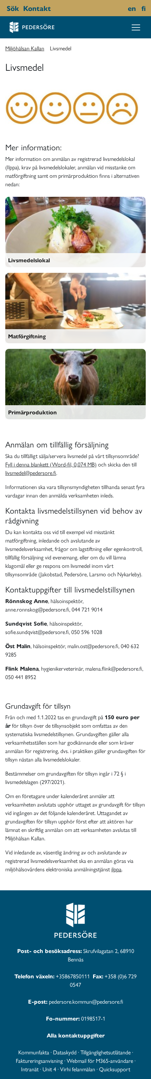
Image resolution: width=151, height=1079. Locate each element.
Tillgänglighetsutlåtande (105, 1052)
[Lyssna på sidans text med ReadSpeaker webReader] (54, 8)
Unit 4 (49, 1069)
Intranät (30, 1069)
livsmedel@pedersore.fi (30, 473)
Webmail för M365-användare (100, 1060)
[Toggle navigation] (135, 27)
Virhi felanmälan (77, 1069)
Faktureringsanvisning (39, 1060)
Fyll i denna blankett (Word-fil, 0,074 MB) (51, 464)
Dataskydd (65, 1052)
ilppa (116, 869)
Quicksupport (114, 1069)
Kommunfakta (33, 1052)
